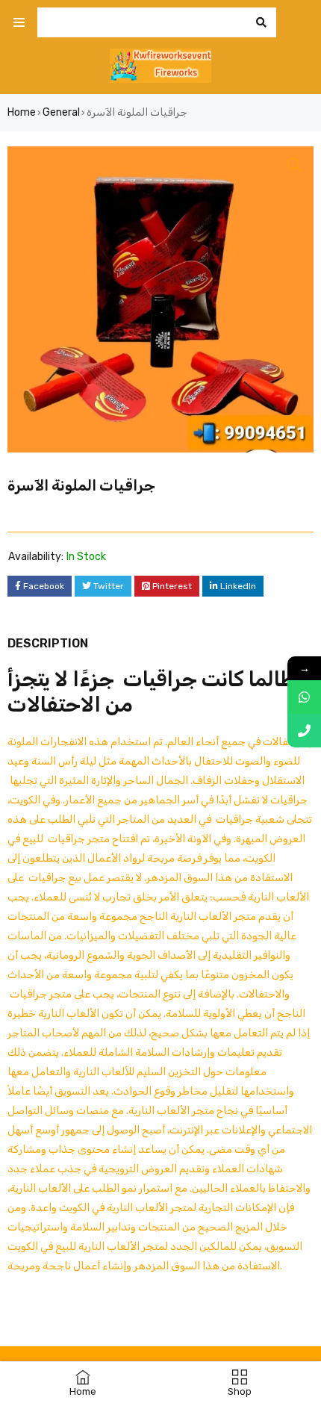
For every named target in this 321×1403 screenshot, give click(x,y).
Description (47, 643)
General (61, 112)
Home (21, 112)
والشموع (106, 955)
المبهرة (251, 839)
